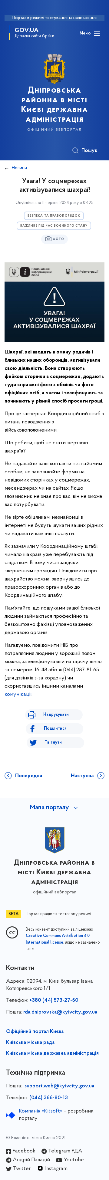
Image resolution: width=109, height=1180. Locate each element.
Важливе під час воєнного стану (54, 226)
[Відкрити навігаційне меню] (97, 34)
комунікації (18, 694)
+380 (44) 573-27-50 (53, 1000)
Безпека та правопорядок (54, 216)
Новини (19, 168)
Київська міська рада (30, 1042)
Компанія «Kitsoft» (40, 1111)
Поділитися (55, 728)
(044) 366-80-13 (48, 1098)
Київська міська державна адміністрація (52, 1053)
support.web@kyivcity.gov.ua (59, 1086)
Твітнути (53, 742)
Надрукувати (56, 714)
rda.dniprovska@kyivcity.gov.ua (60, 1012)
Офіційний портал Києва (35, 1031)
